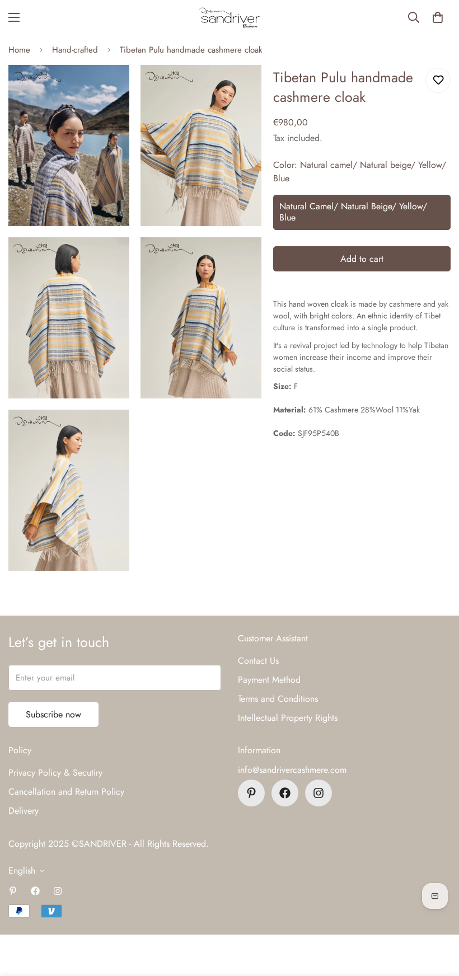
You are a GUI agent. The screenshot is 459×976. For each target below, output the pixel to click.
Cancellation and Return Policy (66, 791)
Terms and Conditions (278, 698)
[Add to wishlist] (438, 80)
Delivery (23, 810)
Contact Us (258, 660)
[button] (438, 17)
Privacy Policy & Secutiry (55, 772)
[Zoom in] (111, 88)
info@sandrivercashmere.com (292, 769)
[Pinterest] (251, 793)
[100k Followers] (318, 793)
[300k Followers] (284, 793)
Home (19, 50)
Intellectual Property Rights (288, 717)
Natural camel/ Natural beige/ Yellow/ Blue (353, 212)
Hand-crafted (75, 50)
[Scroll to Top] (437, 915)
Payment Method (269, 679)
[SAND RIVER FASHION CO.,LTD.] (229, 17)
